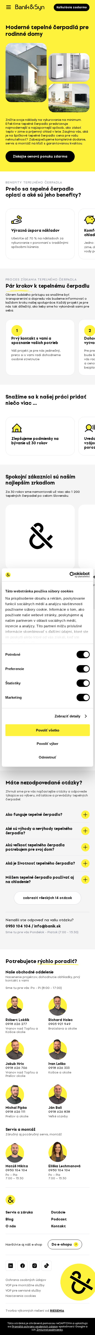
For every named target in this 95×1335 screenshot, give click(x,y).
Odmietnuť (47, 757)
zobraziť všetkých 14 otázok (47, 898)
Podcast (59, 1219)
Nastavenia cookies (21, 1296)
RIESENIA (57, 1310)
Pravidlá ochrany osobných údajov (35, 1326)
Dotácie (58, 1212)
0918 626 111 (15, 1112)
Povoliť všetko (47, 730)
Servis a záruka (19, 1212)
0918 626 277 (16, 1024)
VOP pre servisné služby (23, 1290)
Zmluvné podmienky (49, 1329)
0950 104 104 (18, 926)
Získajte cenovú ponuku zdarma (40, 156)
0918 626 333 (59, 1068)
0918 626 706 (16, 1068)
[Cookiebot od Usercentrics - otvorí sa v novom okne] (69, 575)
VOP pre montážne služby (25, 1285)
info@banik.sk (47, 926)
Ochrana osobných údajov (26, 1280)
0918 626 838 (59, 1112)
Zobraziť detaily (67, 716)
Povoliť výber (47, 744)
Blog (9, 1219)
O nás (11, 1226)
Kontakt (58, 1226)
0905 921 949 (59, 1024)
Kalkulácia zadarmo (71, 7)
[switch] (83, 668)
